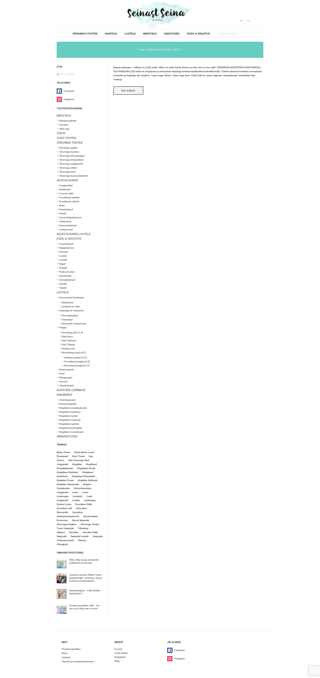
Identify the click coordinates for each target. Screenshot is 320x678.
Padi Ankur (67, 336)
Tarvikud (63, 124)
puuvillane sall (64, 508)
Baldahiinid (67, 302)
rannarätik (62, 512)
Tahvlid (63, 283)
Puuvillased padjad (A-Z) (77, 361)
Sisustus (63, 381)
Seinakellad (65, 275)
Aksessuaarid (67, 180)
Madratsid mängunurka (74, 323)
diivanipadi (62, 456)
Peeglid (63, 267)
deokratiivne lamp (84, 452)
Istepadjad (67, 319)
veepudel (61, 536)
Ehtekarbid (64, 189)
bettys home (63, 452)
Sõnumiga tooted (85, 33)
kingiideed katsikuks (67, 472)
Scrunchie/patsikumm (70, 217)
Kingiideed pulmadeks (70, 428)
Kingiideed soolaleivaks (71, 432)
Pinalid (62, 213)
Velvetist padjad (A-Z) (75, 357)
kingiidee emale (65, 480)
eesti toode (78, 456)
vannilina (73, 532)
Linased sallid (66, 193)
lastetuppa (90, 500)
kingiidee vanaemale (68, 484)
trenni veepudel (65, 528)
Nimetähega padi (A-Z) (74, 352)
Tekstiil (62, 287)
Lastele (130, 33)
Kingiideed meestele (69, 420)
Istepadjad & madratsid (71, 310)
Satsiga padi (68, 348)
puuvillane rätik (83, 504)
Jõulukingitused (67, 400)
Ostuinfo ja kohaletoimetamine (78, 661)
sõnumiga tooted (89, 524)
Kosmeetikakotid (67, 225)
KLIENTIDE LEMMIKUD (71, 390)
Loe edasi (128, 90)
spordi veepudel (80, 520)
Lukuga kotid (66, 229)
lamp (75, 492)
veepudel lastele (79, 536)
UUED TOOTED (66, 138)
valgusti (61, 532)
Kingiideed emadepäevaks (73, 408)
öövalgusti (62, 544)
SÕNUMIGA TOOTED (70, 142)
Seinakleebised (67, 279)
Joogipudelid (65, 185)
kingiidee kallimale (88, 480)
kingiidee (77, 464)
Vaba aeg (64, 128)
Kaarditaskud (66, 209)
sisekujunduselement (68, 516)
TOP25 (61, 133)
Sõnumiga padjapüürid (71, 163)
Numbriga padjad (68, 147)
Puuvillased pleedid (69, 197)
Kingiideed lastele (68, 416)
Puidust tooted (66, 271)
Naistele (111, 33)
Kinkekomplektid (67, 120)
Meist (64, 653)
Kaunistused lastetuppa (71, 297)
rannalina (81, 508)
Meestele (150, 33)
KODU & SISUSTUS (69, 238)
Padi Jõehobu (69, 340)
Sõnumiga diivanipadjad (71, 155)
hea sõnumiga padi (78, 460)
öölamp (82, 540)
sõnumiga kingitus (66, 524)
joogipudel (62, 464)
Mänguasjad (65, 377)
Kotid (61, 205)
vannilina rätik (90, 532)
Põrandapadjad (70, 315)
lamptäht (77, 496)
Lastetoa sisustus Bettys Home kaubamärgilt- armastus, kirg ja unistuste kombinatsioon (85, 577)
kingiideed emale (86, 468)
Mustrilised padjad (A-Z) (77, 365)
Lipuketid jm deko (71, 306)
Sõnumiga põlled (68, 167)
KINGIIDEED (64, 394)
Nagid (62, 263)
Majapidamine (66, 247)
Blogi (117, 661)
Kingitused (172, 33)
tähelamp (83, 528)
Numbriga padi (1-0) (72, 332)
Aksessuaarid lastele (74, 234)
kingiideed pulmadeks (83, 476)
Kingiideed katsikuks (69, 412)
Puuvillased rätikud (69, 201)
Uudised (66, 657)
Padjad (62, 327)
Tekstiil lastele (66, 385)
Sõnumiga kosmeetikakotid (73, 175)
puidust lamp (64, 504)
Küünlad (63, 251)
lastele (76, 500)
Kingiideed (120, 657)
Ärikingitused (67, 436)
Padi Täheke (68, 344)
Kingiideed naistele (69, 424)
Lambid (63, 259)
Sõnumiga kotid (67, 171)
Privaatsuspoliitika (71, 649)
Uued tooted (121, 653)
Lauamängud (66, 243)
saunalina (77, 512)
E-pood (118, 649)
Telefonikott (65, 221)
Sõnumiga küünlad (69, 151)
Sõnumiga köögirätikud (71, 159)
